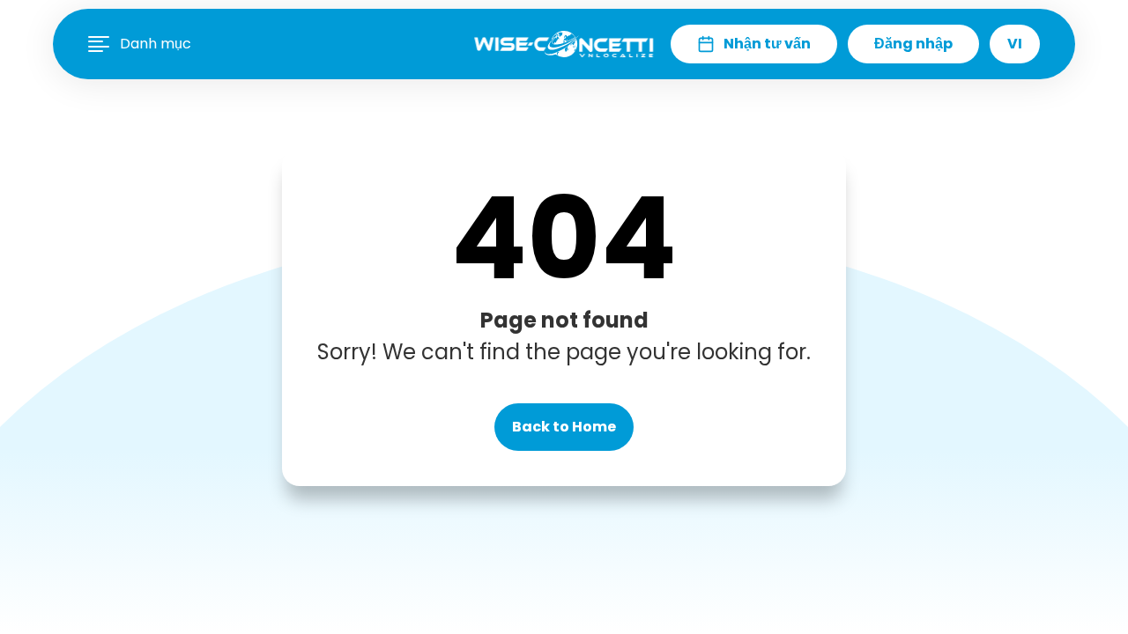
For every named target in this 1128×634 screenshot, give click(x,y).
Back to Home (564, 427)
